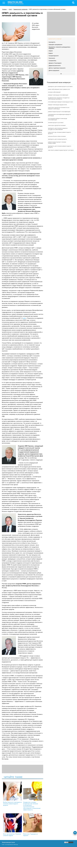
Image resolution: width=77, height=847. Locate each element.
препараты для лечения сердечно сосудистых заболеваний (58, 129)
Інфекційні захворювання (55, 44)
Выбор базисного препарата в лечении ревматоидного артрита (12, 803)
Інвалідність (52, 42)
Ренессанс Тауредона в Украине (30, 834)
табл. (24, 318)
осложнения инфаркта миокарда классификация (57, 119)
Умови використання (8, 842)
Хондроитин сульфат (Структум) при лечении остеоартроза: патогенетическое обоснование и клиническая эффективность (31, 806)
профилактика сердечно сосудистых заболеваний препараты (58, 98)
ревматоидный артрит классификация (59, 111)
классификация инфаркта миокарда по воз (60, 102)
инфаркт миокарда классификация (58, 95)
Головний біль (52, 60)
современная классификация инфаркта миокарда (59, 115)
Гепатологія (52, 58)
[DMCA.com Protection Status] (68, 843)
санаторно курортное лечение (57, 125)
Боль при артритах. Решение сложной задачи (12, 834)
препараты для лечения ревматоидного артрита (59, 146)
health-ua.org (15, 2)
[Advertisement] (61, 23)
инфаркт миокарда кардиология (57, 104)
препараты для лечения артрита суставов (60, 86)
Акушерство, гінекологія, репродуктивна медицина (59, 47)
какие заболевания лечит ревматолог (59, 89)
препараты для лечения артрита (57, 139)
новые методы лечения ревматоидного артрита (59, 133)
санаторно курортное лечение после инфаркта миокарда (58, 108)
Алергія (51, 51)
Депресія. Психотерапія (55, 63)
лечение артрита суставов (55, 122)
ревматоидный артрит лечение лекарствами (57, 142)
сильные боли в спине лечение (57, 136)
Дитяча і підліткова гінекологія (57, 68)
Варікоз (51, 53)
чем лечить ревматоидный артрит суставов (61, 150)
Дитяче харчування (54, 70)
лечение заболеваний (54, 92)
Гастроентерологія (54, 55)
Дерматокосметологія (55, 65)
